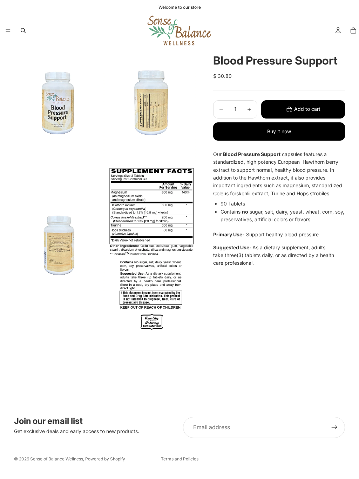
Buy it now (279, 131)
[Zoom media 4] (151, 248)
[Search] (23, 30)
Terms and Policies (179, 458)
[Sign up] (334, 427)
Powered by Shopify (105, 458)
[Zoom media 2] (151, 104)
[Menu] (8, 30)
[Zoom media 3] (59, 248)
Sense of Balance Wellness (56, 458)
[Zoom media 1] (59, 104)
